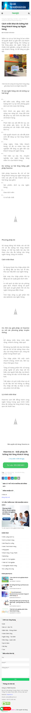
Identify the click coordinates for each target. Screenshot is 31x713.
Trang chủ (4, 19)
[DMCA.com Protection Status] (6, 705)
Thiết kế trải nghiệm (8, 562)
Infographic (5, 549)
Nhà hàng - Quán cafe (9, 640)
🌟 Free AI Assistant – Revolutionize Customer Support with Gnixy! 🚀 (19, 593)
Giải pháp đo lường (19, 472)
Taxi (3, 649)
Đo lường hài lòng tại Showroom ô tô (19, 585)
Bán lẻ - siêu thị (7, 627)
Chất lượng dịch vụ (8, 537)
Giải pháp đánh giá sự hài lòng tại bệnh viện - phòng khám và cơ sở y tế (19, 602)
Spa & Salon (5, 643)
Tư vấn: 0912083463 (15, 465)
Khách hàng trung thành (9, 553)
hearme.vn (10, 694)
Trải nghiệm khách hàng (9, 565)
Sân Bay (4, 646)
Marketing (5, 556)
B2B (3, 624)
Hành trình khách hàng (9, 546)
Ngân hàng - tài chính (12, 19)
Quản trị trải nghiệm (8, 559)
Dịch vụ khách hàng (8, 540)
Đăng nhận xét (6, 497)
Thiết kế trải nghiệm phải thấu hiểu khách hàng (18, 610)
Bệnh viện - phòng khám (9, 630)
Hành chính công (7, 633)
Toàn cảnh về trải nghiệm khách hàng (19, 578)
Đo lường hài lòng (9, 472)
